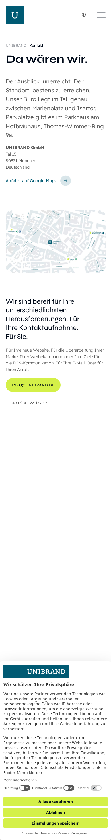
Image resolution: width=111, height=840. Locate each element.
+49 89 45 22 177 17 (28, 403)
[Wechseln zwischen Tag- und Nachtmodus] (84, 15)
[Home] (15, 15)
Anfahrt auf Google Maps (31, 180)
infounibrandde (33, 385)
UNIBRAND (17, 45)
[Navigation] (101, 15)
